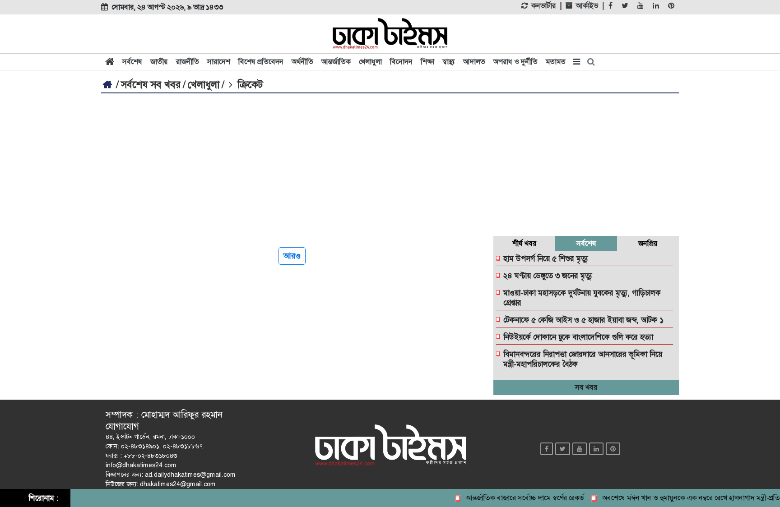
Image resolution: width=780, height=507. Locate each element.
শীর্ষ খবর (524, 243)
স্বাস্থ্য (448, 61)
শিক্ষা (427, 61)
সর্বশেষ (132, 61)
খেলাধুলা (370, 61)
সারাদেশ (218, 61)
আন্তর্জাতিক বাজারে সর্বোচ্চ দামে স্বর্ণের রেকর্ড (519, 497)
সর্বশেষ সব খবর (151, 84)
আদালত (474, 61)
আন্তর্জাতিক (336, 61)
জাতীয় (159, 61)
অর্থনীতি (302, 61)
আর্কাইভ (587, 6)
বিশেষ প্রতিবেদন (260, 61)
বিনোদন (401, 61)
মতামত (556, 61)
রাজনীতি (187, 61)
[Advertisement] (390, 161)
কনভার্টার (543, 6)
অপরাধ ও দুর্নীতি (515, 61)
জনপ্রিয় (648, 243)
